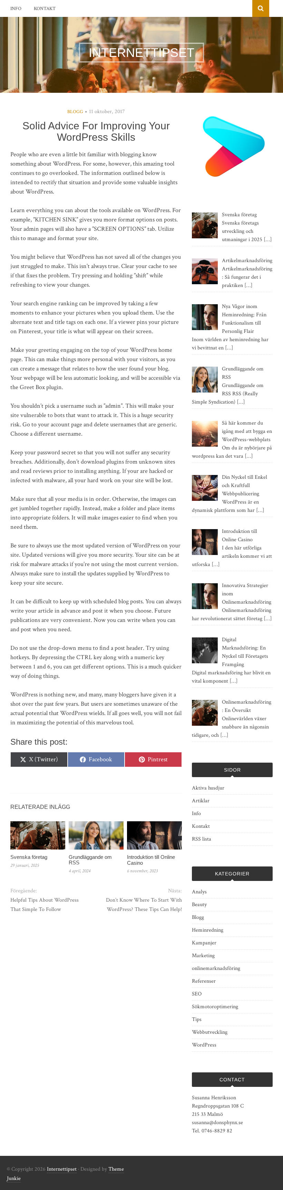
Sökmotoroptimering (215, 1006)
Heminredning (207, 930)
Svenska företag (28, 857)
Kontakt (45, 9)
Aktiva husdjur (208, 788)
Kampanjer (204, 942)
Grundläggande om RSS (90, 860)
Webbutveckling (209, 1032)
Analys (199, 891)
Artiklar (200, 800)
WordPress (204, 1045)
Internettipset (62, 1169)
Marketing (203, 955)
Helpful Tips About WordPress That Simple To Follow (44, 904)
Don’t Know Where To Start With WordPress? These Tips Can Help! (144, 904)
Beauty (199, 904)
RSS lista (201, 839)
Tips (197, 1019)
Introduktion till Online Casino (151, 860)
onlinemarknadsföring (216, 968)
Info (15, 9)
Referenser (204, 981)
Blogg (75, 112)
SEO (197, 994)
